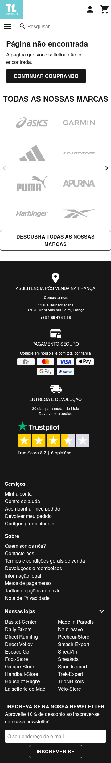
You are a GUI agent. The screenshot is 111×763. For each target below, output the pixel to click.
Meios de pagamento (28, 583)
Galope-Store (19, 666)
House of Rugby (22, 681)
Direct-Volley (19, 644)
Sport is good (72, 666)
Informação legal (23, 575)
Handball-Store (21, 673)
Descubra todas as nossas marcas (55, 240)
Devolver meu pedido (28, 516)
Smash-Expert (73, 644)
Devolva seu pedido (55, 413)
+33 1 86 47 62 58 (55, 317)
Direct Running (21, 636)
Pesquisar (38, 26)
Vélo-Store (69, 688)
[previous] (4, 168)
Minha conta (18, 493)
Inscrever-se (56, 751)
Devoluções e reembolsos (33, 568)
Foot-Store (16, 659)
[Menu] (7, 26)
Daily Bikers (18, 629)
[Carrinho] (105, 9)
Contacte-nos (56, 297)
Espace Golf (18, 651)
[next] (106, 168)
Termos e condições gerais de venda (45, 560)
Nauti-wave (70, 629)
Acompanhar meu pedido (32, 508)
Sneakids (68, 659)
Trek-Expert (70, 673)
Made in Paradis (76, 621)
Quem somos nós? (25, 545)
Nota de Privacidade (27, 597)
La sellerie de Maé (25, 688)
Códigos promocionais (29, 523)
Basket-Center (20, 621)
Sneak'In (67, 651)
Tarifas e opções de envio (33, 590)
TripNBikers (71, 681)
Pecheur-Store (73, 636)
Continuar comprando (46, 75)
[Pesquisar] (22, 26)
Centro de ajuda (22, 501)
